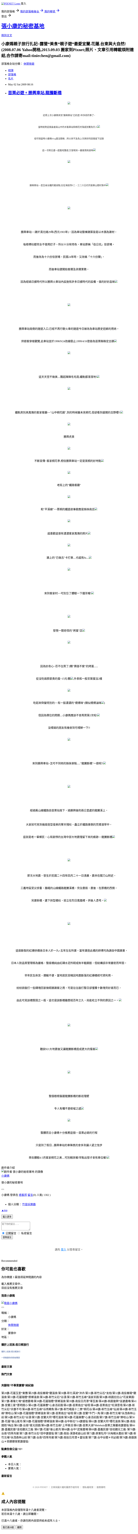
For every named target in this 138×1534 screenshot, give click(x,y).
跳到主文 (6, 35)
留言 (30, 1195)
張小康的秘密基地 (22, 26)
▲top (4, 1210)
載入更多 (7, 1217)
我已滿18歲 (8, 1527)
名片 (10, 78)
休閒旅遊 (29, 63)
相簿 (10, 70)
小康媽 (5, 1175)
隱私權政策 (87, 1487)
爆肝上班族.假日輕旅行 (10, 1352)
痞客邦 (23, 1195)
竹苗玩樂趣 (29, 1204)
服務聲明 (101, 1487)
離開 (19, 1527)
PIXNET (44, 1487)
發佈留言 (7, 1237)
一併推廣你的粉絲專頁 (10, 1358)
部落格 (12, 74)
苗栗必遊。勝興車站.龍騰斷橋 (35, 93)
